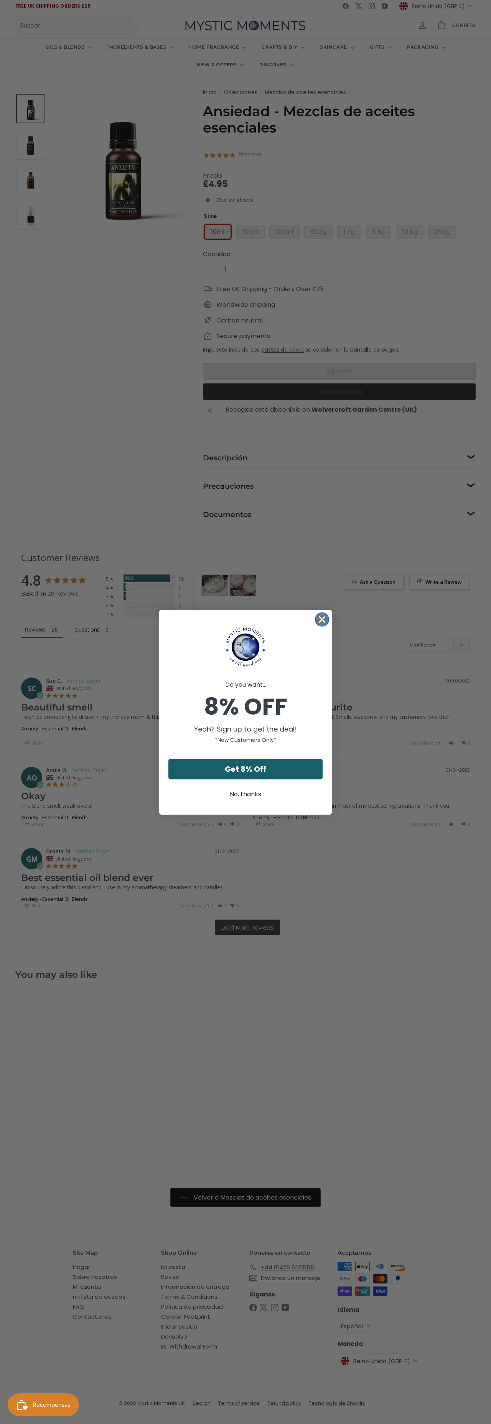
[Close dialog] (322, 619)
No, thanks (245, 794)
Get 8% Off (245, 769)
